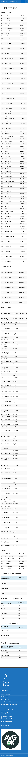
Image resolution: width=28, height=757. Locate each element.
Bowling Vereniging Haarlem (9, 2)
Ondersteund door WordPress (7, 755)
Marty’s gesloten (4, 696)
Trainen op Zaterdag (5, 694)
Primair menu (26, 1)
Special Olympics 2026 (6, 701)
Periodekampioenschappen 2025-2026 (9, 704)
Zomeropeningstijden (5, 699)
